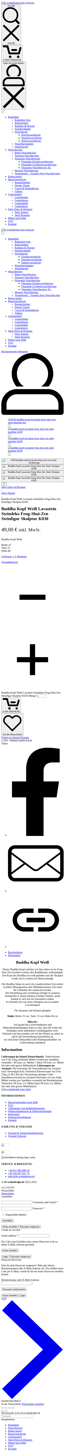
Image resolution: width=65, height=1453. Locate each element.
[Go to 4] (32, 479)
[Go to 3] (32, 473)
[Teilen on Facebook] (36, 835)
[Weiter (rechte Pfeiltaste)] (6, 1410)
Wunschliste (7, 1193)
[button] (9, 426)
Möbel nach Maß (17, 1442)
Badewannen (15, 1431)
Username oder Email (45, 1202)
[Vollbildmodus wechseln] (6, 1407)
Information (14, 955)
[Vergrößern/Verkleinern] (2, 1407)
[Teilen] (9, 1407)
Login (5, 1256)
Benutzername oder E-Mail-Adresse (20, 1280)
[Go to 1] (32, 461)
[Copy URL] (36, 946)
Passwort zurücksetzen (14, 1289)
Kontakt (12, 1448)
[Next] (5, 484)
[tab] (36, 952)
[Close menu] (2, 233)
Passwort (38, 1208)
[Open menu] (2, 111)
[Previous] (2, 484)
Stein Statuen (8, 493)
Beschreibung (15, 952)
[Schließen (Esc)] (12, 1407)
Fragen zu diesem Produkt (15, 737)
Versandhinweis (9, 562)
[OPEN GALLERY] (32, 422)
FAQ (10, 1445)
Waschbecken (15, 1428)
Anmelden (7, 1220)
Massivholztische (17, 1434)
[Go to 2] (32, 467)
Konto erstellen (10, 1227)
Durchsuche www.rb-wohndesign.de (20, 1413)
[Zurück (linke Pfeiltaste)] (2, 1410)
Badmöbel (13, 1425)
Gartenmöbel (15, 1436)
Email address (9, 1235)
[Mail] (36, 890)
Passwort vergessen (30, 1227)
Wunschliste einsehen (33, 1404)
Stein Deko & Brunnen (13, 487)
